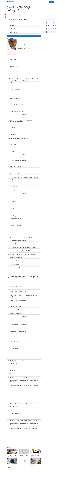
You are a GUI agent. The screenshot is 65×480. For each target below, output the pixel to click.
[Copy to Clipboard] (6, 21)
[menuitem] (45, 2)
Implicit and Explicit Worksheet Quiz (23, 456)
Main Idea (20, 466)
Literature (9, 12)
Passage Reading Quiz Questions (34, 466)
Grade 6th (19, 12)
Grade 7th (22, 12)
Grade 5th (17, 12)
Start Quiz (24, 36)
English (13, 12)
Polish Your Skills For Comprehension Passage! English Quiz (11, 466)
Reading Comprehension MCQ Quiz (35, 456)
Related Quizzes (10, 447)
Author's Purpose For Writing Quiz (12, 456)
